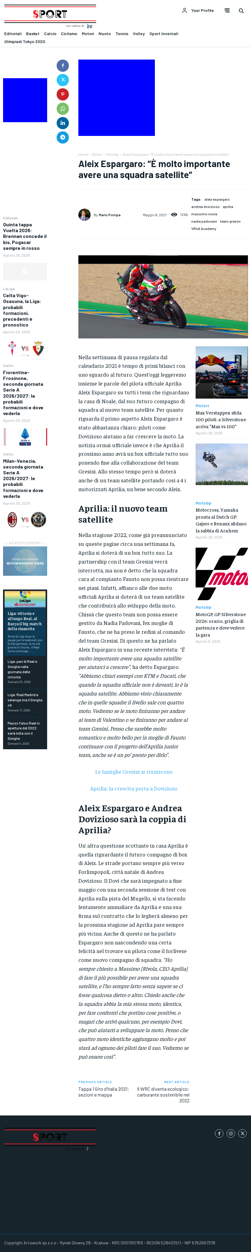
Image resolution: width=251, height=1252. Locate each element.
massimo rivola (204, 214)
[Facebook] (63, 66)
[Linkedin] (63, 123)
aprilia (228, 206)
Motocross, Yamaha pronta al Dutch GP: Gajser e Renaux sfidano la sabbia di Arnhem (221, 519)
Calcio (8, 365)
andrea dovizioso (205, 206)
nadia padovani (204, 221)
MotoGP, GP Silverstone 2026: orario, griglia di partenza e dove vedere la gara (221, 624)
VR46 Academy (203, 228)
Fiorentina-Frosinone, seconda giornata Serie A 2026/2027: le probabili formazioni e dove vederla (23, 392)
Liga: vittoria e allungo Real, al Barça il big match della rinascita (25, 620)
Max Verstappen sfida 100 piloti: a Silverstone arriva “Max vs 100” (221, 419)
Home (83, 154)
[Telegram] (63, 137)
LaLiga (9, 289)
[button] (241, 10)
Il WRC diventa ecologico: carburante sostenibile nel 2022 (163, 1094)
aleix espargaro (217, 199)
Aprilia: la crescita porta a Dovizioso (134, 788)
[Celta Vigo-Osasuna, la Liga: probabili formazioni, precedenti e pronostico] (25, 348)
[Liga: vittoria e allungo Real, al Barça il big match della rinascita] (25, 599)
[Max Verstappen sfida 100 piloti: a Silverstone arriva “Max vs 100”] (222, 372)
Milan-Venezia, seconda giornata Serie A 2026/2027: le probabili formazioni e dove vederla (23, 478)
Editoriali (10, 218)
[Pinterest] (63, 94)
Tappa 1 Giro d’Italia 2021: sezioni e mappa (103, 1091)
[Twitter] (63, 80)
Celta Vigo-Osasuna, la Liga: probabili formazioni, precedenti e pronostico (22, 309)
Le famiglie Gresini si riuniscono (134, 771)
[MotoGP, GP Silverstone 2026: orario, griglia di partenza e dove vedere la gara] (222, 574)
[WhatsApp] (63, 109)
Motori (97, 154)
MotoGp (112, 154)
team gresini (230, 221)
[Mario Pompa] (86, 215)
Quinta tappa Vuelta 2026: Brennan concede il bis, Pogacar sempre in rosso (25, 236)
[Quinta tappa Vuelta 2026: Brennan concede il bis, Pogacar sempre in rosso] (25, 271)
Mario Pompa (110, 215)
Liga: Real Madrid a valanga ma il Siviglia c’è (25, 699)
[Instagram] (231, 1133)
